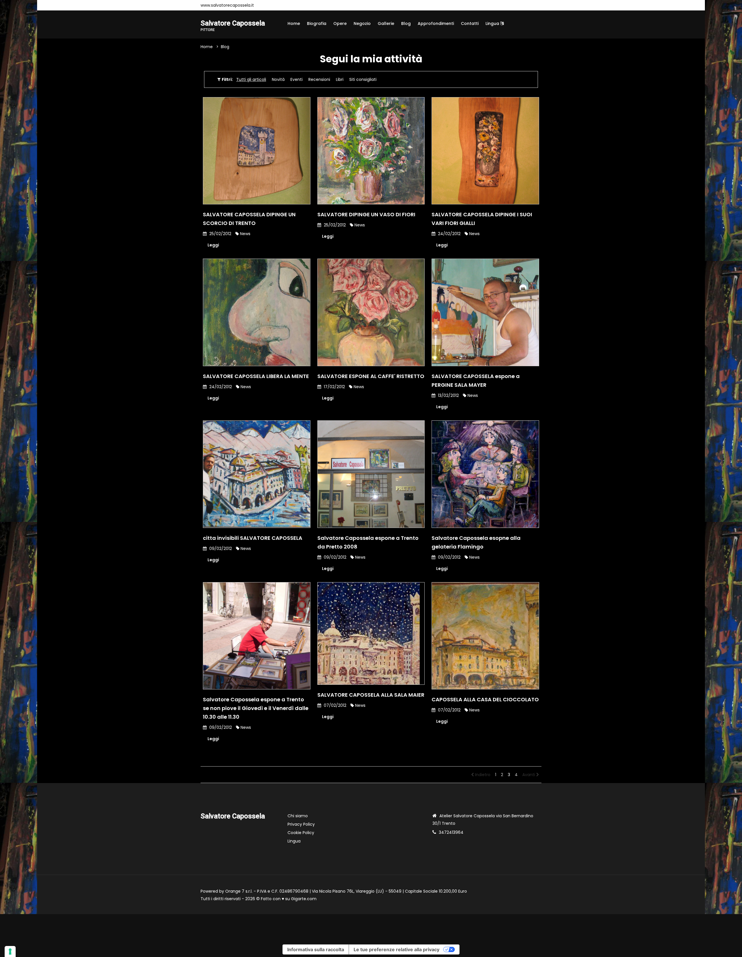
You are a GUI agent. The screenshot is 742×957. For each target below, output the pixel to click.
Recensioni (319, 79)
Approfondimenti (436, 23)
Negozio (362, 23)
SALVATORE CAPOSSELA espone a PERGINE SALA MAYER (476, 380)
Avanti (529, 775)
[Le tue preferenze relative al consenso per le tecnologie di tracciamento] (10, 951)
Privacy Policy (301, 824)
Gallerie (386, 23)
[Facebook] (266, 5)
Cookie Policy (301, 833)
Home (294, 23)
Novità (278, 79)
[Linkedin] (283, 5)
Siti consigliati (363, 79)
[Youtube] (274, 5)
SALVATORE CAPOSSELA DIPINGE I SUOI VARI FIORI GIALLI (482, 219)
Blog (406, 23)
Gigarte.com (304, 899)
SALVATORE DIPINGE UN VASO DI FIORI (366, 214)
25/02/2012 (219, 234)
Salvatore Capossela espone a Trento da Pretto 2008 (368, 542)
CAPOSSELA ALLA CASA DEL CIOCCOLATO (485, 699)
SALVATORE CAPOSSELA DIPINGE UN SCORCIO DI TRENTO (249, 219)
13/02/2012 (448, 395)
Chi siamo (298, 816)
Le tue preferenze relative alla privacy (396, 949)
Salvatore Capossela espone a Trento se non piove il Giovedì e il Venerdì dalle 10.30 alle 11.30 (255, 708)
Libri (339, 79)
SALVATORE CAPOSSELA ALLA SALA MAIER (370, 694)
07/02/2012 (334, 705)
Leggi (213, 245)
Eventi (296, 79)
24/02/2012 (449, 234)
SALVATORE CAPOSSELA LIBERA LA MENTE (256, 376)
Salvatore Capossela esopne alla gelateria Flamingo (476, 542)
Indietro (482, 775)
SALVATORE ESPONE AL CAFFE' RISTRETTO (370, 376)
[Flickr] (292, 5)
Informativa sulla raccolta (315, 949)
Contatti (470, 23)
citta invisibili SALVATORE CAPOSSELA (252, 538)
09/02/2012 (220, 548)
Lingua (492, 23)
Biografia (316, 23)
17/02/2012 (334, 387)
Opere (340, 23)
